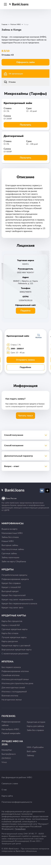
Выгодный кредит (10, 591)
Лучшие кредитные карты (14, 637)
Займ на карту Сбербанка (14, 561)
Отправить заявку (25, 359)
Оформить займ (25, 62)
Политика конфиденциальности (17, 802)
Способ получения (13, 435)
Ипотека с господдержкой (14, 691)
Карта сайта (7, 795)
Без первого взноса (11, 667)
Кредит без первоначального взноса (19, 603)
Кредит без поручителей (14, 595)
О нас (4, 789)
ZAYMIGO (6, 758)
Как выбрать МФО (10, 729)
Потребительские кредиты (14, 575)
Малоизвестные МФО (12, 533)
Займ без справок (35, 730)
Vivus (4, 762)
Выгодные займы (10, 545)
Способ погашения (13, 445)
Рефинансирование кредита (15, 579)
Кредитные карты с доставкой (16, 645)
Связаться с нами (10, 783)
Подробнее (25, 367)
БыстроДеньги (9, 754)
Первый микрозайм (11, 733)
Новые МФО (8, 541)
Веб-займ (31, 751)
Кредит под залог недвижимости (17, 599)
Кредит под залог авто (12, 607)
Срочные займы (9, 553)
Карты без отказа (10, 633)
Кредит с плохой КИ (11, 587)
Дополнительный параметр (18, 455)
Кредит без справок (11, 583)
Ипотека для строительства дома (17, 683)
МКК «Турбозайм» (35, 747)
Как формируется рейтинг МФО (17, 777)
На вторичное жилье (12, 699)
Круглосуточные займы (13, 549)
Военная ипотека (10, 695)
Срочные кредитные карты (14, 629)
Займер (30, 755)
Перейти (25, 310)
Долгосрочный (14, 136)
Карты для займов (35, 726)
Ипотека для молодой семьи (15, 679)
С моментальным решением (15, 653)
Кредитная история (36, 722)
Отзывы (12, 82)
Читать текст (25, 415)
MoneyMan (7, 750)
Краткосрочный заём (18, 103)
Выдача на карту (9, 529)
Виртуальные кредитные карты (17, 649)
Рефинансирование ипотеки (15, 671)
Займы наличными (10, 557)
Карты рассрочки (10, 641)
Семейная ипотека (10, 675)
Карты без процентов (12, 621)
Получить (25, 124)
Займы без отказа (10, 537)
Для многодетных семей (13, 687)
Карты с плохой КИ (11, 625)
